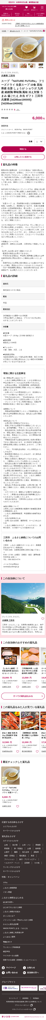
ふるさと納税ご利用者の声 (13, 933)
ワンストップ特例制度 (11, 947)
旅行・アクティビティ (27, 859)
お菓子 (6, 852)
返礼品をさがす (17, 14)
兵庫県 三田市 (8, 75)
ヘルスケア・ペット (12, 863)
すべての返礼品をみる (23, 696)
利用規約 (36, 998)
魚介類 (15, 845)
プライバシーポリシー (22, 1005)
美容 (32, 856)
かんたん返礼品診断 (11, 924)
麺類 (16, 852)
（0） (18, 110)
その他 (36, 863)
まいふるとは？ (9, 916)
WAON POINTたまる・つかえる (15, 928)
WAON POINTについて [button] (28, 133)
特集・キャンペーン (29, 14)
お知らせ (31, 968)
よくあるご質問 (9, 937)
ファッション (9, 859)
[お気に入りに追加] (42, 618)
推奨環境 (25, 998)
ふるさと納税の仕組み (11, 912)
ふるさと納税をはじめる (40, 14)
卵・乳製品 (18, 848)
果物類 (38, 845)
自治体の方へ (33, 972)
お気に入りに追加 (42, 618)
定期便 (27, 863)
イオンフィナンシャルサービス (22, 1009)
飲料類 (38, 848)
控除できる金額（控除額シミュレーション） (20, 960)
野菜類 (6, 848)
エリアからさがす (10, 826)
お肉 (6, 845)
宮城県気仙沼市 (7, 751)
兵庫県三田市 (6, 687)
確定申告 (6, 951)
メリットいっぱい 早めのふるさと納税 (18, 920)
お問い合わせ (12, 972)
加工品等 (25, 852)
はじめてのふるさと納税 (12, 907)
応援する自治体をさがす (5, 14)
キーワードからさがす (11, 831)
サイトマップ (13, 998)
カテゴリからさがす (11, 841)
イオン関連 (7, 892)
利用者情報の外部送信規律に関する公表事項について (24, 1002)
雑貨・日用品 (9, 856)
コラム (5, 882)
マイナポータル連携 (11, 956)
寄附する (23, 149)
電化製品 (22, 856)
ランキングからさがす (11, 867)
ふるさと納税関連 (10, 888)
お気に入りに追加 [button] (17, 686)
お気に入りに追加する (23, 157)
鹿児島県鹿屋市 (27, 751)
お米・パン (26, 845)
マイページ (11, 968)
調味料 (36, 852)
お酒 (29, 848)
